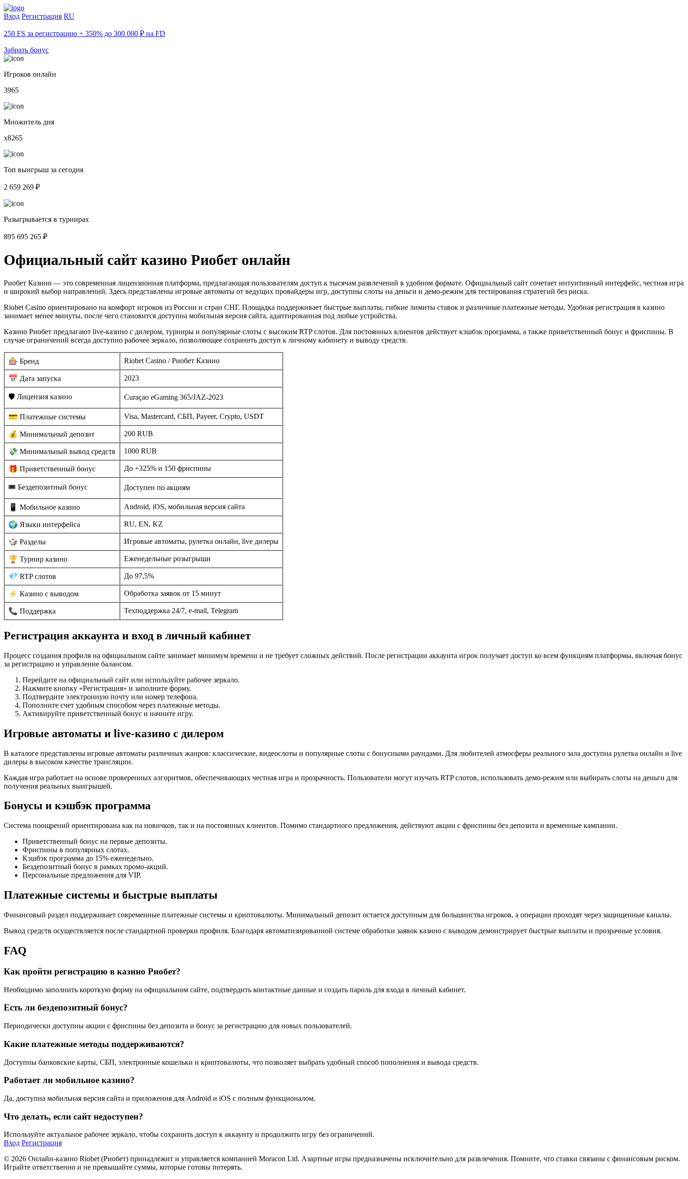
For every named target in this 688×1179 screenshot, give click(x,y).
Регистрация (42, 16)
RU (69, 16)
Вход (12, 16)
